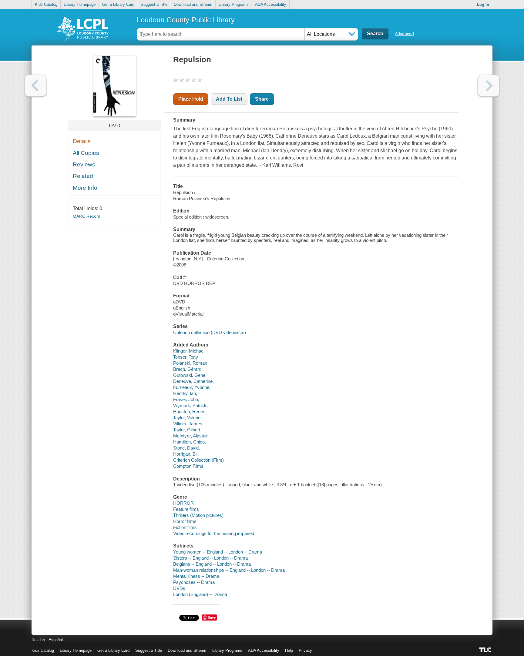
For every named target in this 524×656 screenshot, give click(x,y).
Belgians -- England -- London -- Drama (212, 564)
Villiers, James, (188, 423)
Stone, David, (186, 447)
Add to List (229, 99)
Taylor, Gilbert (186, 429)
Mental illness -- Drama (196, 576)
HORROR (183, 503)
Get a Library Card (118, 4)
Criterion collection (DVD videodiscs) (209, 332)
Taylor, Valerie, (187, 417)
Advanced (404, 33)
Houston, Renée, (190, 411)
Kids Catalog (46, 4)
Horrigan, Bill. (186, 454)
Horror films (184, 521)
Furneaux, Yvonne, (191, 387)
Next (489, 86)
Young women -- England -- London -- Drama (217, 551)
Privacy (305, 650)
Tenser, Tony (185, 357)
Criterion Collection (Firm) (198, 460)
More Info (85, 188)
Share (262, 99)
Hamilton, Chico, (189, 441)
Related (83, 176)
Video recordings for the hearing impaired (213, 533)
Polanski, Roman (190, 363)
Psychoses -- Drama (194, 582)
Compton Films (188, 466)
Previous (35, 86)
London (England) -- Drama (200, 594)
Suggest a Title (154, 4)
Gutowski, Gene (189, 375)
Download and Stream (193, 4)
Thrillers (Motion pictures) (198, 515)
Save (212, 617)
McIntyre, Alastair (190, 435)
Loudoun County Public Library (186, 20)
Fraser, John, (186, 399)
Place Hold (190, 99)
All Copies (86, 153)
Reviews (84, 164)
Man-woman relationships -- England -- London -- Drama (229, 570)
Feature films (186, 509)
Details (82, 141)
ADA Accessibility (270, 4)
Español (56, 640)
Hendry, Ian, (185, 393)
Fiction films (185, 527)
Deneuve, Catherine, (193, 381)
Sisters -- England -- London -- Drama (210, 558)
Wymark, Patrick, (190, 405)
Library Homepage (80, 4)
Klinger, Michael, (189, 350)
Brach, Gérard (187, 369)
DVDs (179, 588)
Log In (483, 4)
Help (289, 650)
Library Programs (234, 4)
